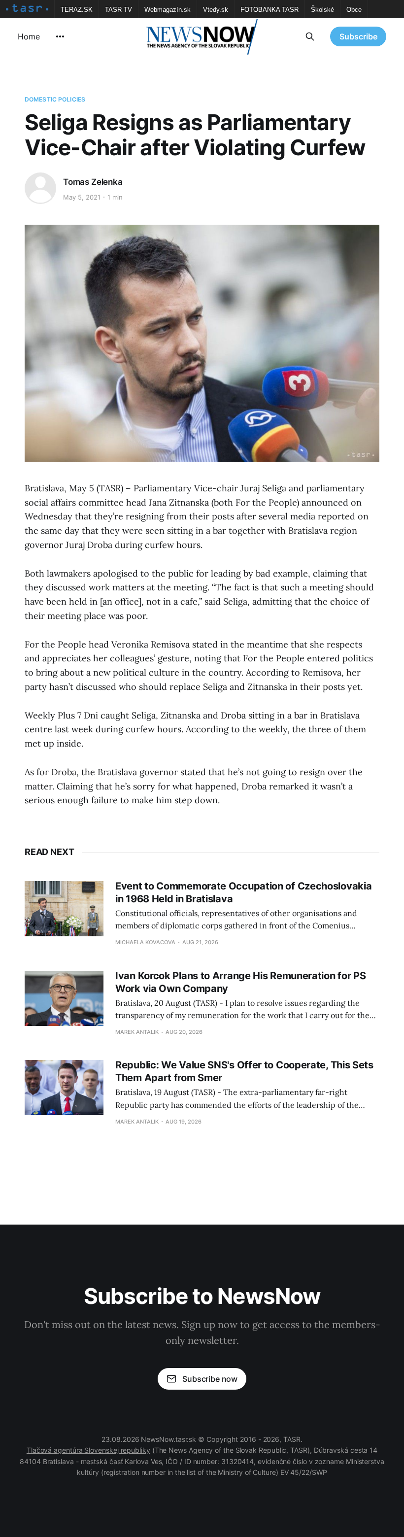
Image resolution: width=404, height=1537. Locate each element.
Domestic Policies (55, 99)
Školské (322, 9)
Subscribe (358, 36)
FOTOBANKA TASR (269, 9)
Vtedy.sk (215, 9)
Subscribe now (209, 1379)
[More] (60, 36)
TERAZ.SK (77, 9)
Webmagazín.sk (167, 9)
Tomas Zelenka (93, 182)
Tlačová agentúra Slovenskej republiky (88, 1450)
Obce (354, 9)
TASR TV (118, 9)
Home (29, 36)
